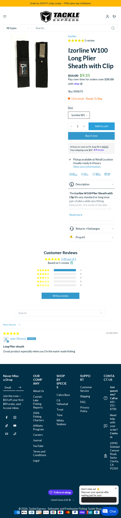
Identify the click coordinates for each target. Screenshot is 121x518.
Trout (60, 409)
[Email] (6, 433)
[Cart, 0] (114, 16)
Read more (75, 214)
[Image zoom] (31, 63)
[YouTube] (14, 425)
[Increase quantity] (84, 126)
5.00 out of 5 (68, 259)
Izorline (72, 36)
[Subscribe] (20, 387)
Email (8, 387)
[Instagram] (14, 417)
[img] (11, 333)
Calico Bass (63, 395)
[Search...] (113, 28)
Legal (36, 460)
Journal (37, 440)
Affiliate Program (38, 427)
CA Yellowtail (62, 402)
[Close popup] (116, 488)
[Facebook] (6, 417)
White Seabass (61, 422)
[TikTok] (6, 425)
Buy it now (91, 135)
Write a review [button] (60, 295)
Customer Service (86, 389)
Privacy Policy (84, 409)
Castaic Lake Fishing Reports (38, 402)
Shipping (85, 396)
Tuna (59, 415)
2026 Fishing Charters (38, 416)
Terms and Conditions (39, 453)
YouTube (38, 446)
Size (70, 108)
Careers (38, 434)
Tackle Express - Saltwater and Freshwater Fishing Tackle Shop (65, 508)
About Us (38, 391)
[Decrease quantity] (71, 126)
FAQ (82, 402)
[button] (4, 16)
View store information (87, 166)
